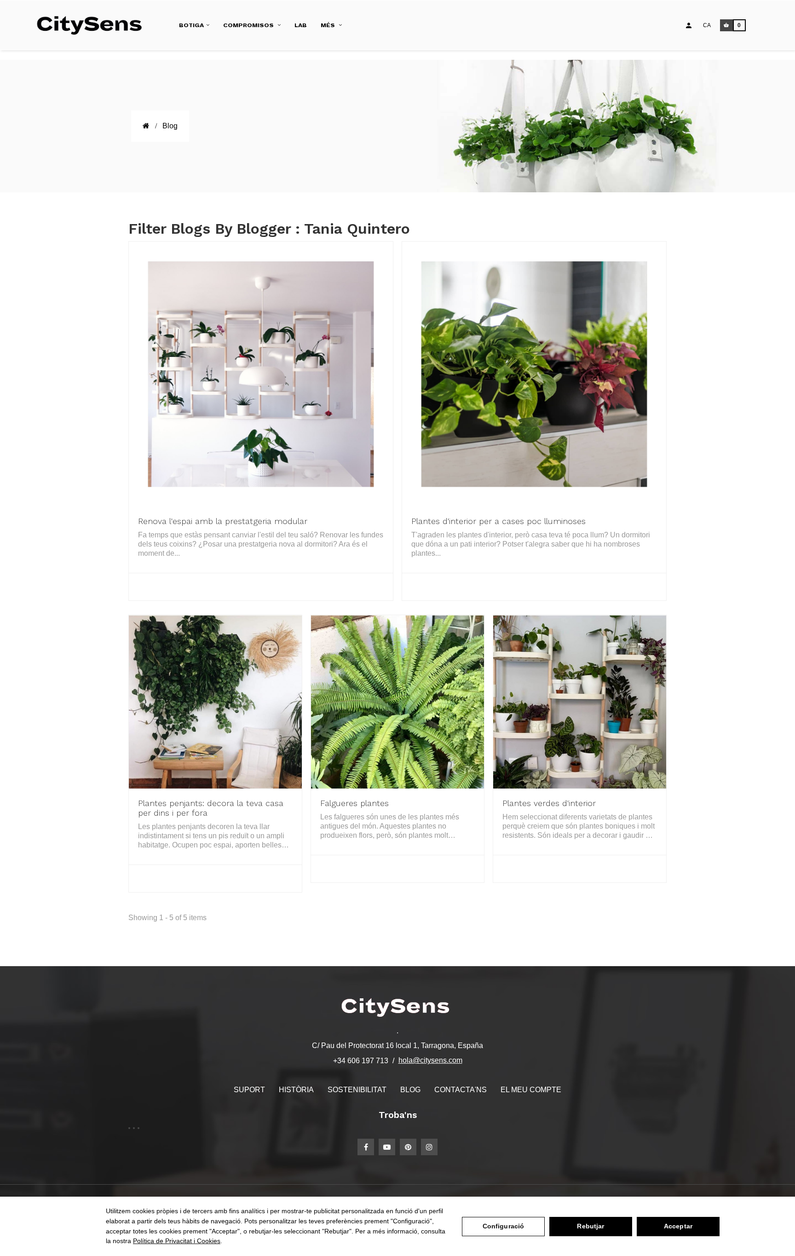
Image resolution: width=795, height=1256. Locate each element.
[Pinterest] (408, 1147)
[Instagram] (429, 1147)
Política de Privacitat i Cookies (176, 1240)
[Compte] (689, 25)
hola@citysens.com (430, 1060)
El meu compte (531, 1090)
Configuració (503, 1226)
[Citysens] (94, 25)
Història (296, 1090)
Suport (249, 1090)
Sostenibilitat (357, 1090)
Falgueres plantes (354, 803)
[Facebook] (365, 1147)
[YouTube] (387, 1147)
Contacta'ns (460, 1090)
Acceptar (678, 1226)
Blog (410, 1090)
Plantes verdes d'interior (549, 803)
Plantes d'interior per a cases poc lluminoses (498, 521)
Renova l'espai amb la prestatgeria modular (222, 521)
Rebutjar (590, 1226)
